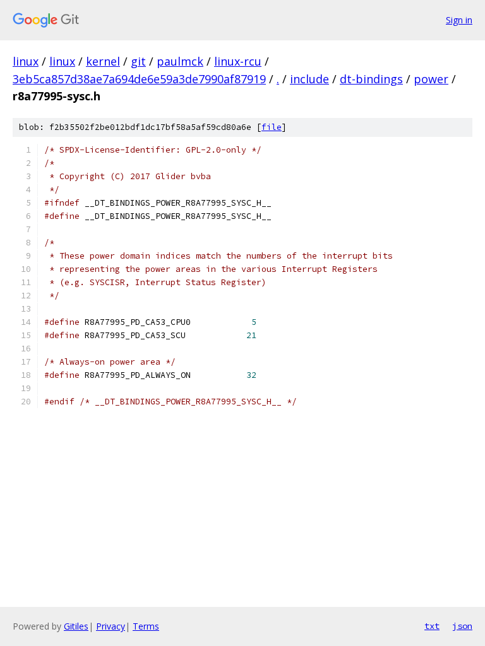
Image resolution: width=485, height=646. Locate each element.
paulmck (180, 61)
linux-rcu (237, 61)
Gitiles (76, 626)
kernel (103, 61)
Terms (146, 626)
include (309, 78)
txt (432, 625)
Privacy (110, 626)
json (462, 625)
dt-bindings (371, 78)
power (431, 78)
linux (26, 61)
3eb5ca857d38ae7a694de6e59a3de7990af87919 (139, 78)
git (138, 61)
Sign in (459, 20)
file (271, 127)
